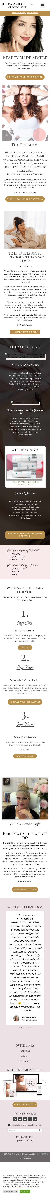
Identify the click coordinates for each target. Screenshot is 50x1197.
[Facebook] (15, 1119)
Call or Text (25, 1137)
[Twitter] (20, 1119)
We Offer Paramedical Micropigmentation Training (25, 1071)
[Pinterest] (30, 1119)
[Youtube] (25, 1119)
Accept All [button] (25, 1191)
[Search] (39, 1130)
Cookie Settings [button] (10, 1191)
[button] (42, 5)
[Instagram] (35, 1119)
